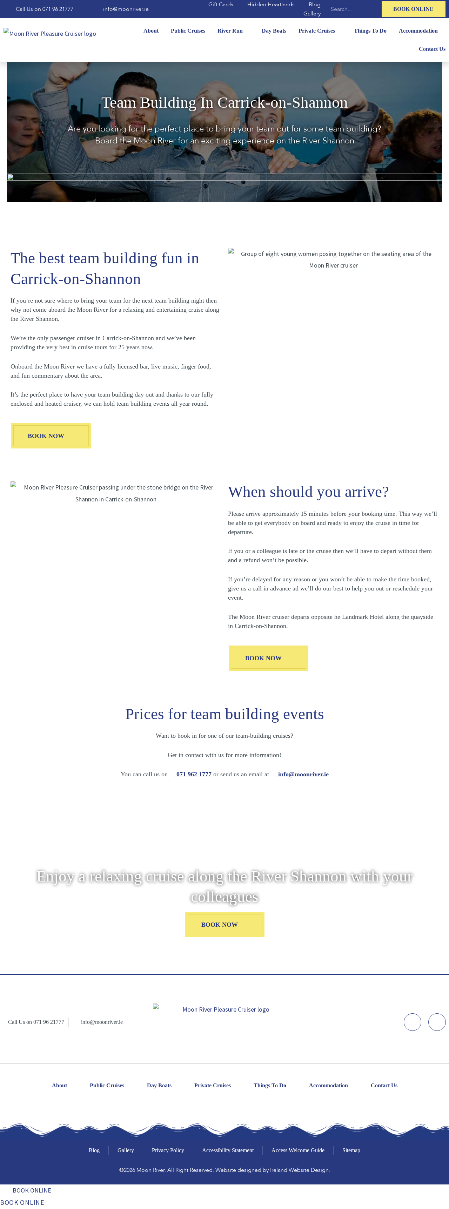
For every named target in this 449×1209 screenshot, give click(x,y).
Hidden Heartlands (271, 4)
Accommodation (418, 31)
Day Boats (274, 31)
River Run (230, 31)
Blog (315, 4)
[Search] (370, 9)
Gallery (312, 14)
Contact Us (432, 49)
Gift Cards (220, 4)
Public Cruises (188, 31)
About (151, 31)
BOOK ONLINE (32, 1190)
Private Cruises (317, 31)
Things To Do (370, 31)
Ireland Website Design (299, 1170)
